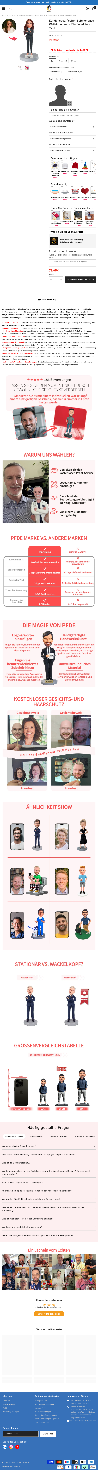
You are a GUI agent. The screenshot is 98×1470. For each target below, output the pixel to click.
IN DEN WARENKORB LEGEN (80, 280)
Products (12, 15)
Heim (4, 15)
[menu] (3, 8)
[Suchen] (10, 8)
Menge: (52, 274)
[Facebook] (5, 1447)
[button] (50, 166)
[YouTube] (17, 1447)
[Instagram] (11, 1447)
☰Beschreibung (47, 299)
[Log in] (87, 8)
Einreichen (48, 1434)
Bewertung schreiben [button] (49, 1314)
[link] (17, 1378)
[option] (23, 40)
